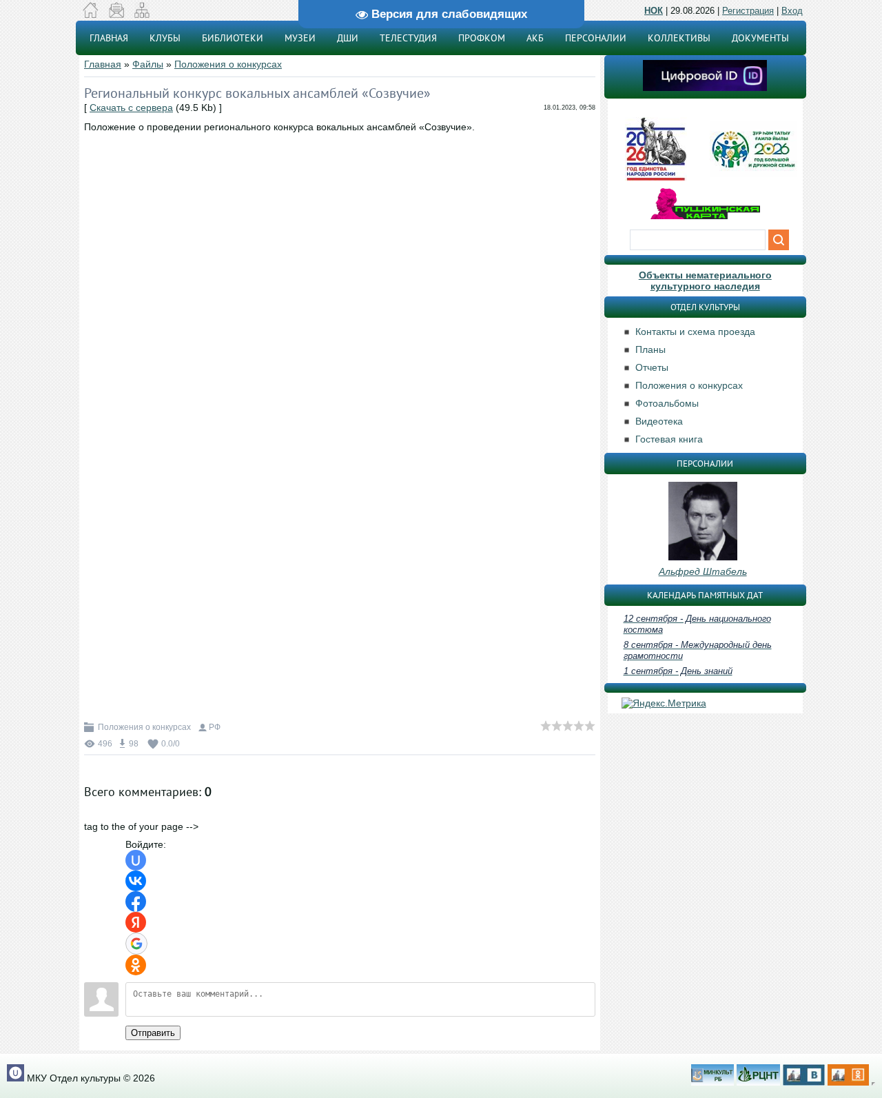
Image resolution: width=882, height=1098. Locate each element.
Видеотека (659, 421)
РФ (214, 727)
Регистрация (748, 11)
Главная (102, 64)
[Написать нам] (116, 14)
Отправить (153, 1033)
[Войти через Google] (136, 944)
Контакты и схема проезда (695, 331)
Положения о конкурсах (228, 64)
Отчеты (651, 367)
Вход (792, 11)
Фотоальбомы (667, 403)
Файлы (147, 64)
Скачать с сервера (131, 107)
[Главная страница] (90, 14)
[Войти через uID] (135, 860)
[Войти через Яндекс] (135, 922)
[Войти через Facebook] (135, 901)
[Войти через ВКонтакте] (135, 881)
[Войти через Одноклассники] (135, 965)
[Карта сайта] (141, 14)
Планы (650, 349)
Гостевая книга (669, 439)
